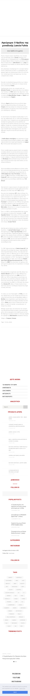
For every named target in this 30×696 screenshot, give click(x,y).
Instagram (16, 682)
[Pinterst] (24, 567)
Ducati (10, 589)
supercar (22, 620)
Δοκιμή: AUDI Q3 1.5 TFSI (14, 431)
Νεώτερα (4, 653)
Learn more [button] (22, 688)
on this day (19, 610)
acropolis (18, 577)
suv (6, 623)
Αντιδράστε (6, 393)
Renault (21, 617)
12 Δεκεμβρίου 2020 (16, 518)
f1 (23, 592)
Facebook (16, 674)
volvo (8, 626)
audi (23, 580)
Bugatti (22, 583)
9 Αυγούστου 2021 (15, 535)
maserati (6, 607)
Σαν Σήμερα (6, 390)
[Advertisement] (15, 20)
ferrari (8, 595)
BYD (7, 586)
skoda (6, 620)
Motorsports (7, 396)
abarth (10, 577)
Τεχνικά (9, 653)
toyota (22, 623)
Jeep (16, 601)
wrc (21, 626)
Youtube (16, 678)
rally (19, 613)
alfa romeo (9, 580)
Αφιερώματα (6, 387)
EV (18, 592)
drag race (14, 586)
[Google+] (12, 567)
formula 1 (7, 598)
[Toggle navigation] (28, 2)
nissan (10, 610)
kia (22, 601)
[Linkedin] (15, 567)
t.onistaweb (11, 553)
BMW (15, 583)
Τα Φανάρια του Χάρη (9, 384)
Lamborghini (11, 604)
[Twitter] (9, 567)
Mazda (14, 607)
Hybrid (23, 598)
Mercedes (23, 607)
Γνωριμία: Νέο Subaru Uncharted (17, 455)
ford (22, 595)
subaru (14, 620)
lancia (10, 322)
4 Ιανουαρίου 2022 (15, 527)
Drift (22, 586)
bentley (8, 583)
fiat (16, 595)
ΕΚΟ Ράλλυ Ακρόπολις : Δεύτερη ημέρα (18, 462)
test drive (14, 623)
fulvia (6, 322)
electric (19, 589)
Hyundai (9, 601)
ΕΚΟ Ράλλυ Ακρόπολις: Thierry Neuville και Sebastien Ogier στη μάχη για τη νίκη (18, 448)
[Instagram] (18, 494)
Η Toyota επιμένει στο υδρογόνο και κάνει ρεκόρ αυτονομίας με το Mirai (18, 506)
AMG (17, 580)
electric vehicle (10, 592)
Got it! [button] (15, 692)
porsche (11, 613)
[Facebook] (12, 494)
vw (15, 626)
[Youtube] (15, 494)
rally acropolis (11, 617)
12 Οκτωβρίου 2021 (15, 510)
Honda (16, 598)
